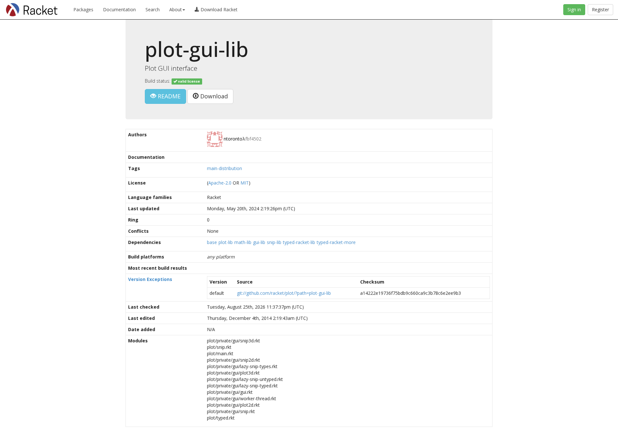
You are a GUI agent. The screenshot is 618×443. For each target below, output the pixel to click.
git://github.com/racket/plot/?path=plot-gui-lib (284, 293)
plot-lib (226, 242)
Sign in (574, 9)
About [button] (175, 9)
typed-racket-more (336, 242)
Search (152, 9)
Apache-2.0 (219, 183)
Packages (83, 9)
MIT (244, 183)
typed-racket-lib (299, 242)
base (212, 242)
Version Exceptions (150, 279)
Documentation (119, 9)
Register (600, 9)
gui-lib (259, 242)
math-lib (242, 242)
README (168, 96)
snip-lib (274, 242)
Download (213, 96)
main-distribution (224, 168)
